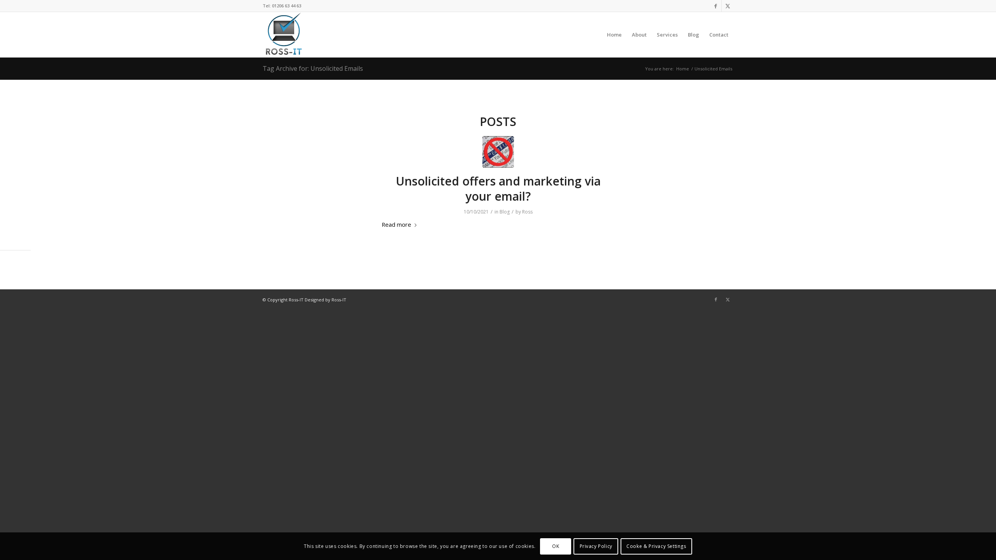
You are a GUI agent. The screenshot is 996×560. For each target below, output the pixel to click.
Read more (396, 224)
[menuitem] (614, 34)
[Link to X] (727, 6)
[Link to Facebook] (715, 6)
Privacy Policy (596, 546)
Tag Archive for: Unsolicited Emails (313, 68)
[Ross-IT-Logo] (283, 34)
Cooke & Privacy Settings (656, 546)
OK (555, 546)
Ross (527, 211)
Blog (505, 211)
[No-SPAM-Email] (498, 152)
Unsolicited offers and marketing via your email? (498, 188)
